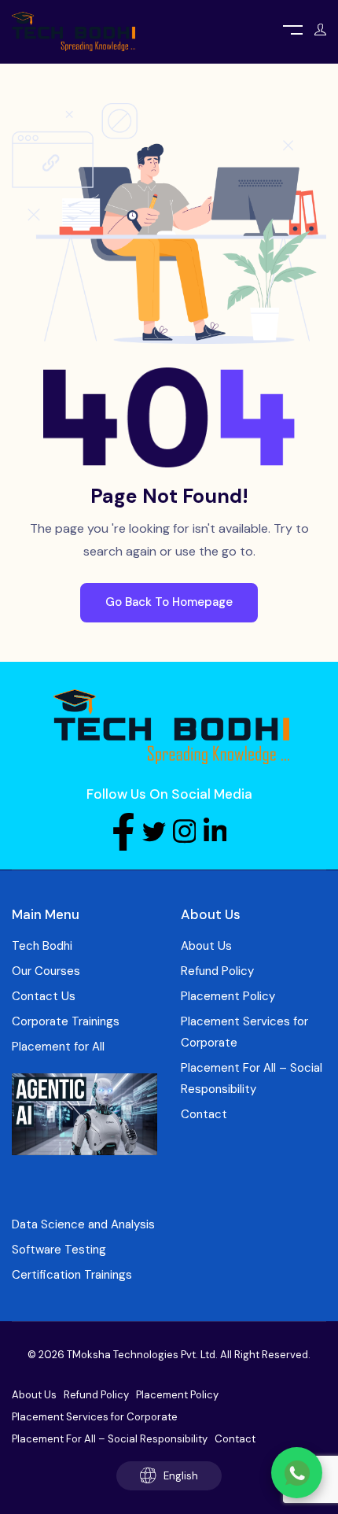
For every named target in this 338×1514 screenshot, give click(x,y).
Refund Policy (217, 971)
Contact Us (43, 996)
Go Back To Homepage (169, 602)
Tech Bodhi (42, 946)
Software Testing (59, 1249)
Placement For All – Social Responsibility (251, 1078)
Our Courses (46, 971)
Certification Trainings (72, 1275)
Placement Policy (228, 996)
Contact (204, 1114)
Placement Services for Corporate (244, 1032)
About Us (206, 946)
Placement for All (58, 1046)
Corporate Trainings (65, 1021)
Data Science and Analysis (83, 1224)
